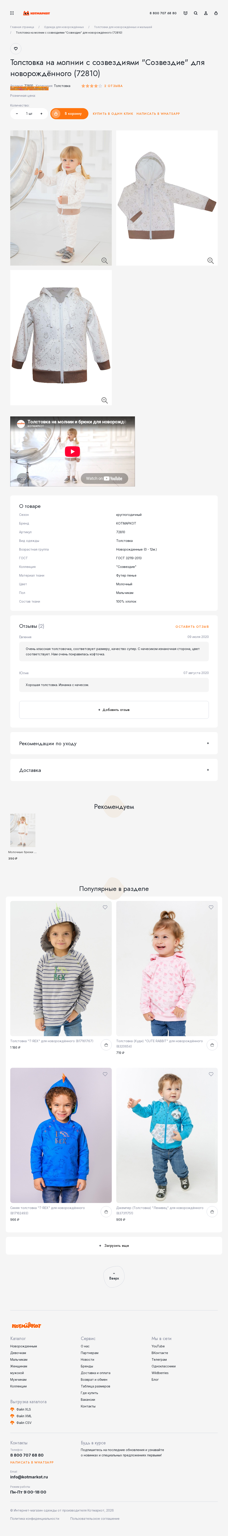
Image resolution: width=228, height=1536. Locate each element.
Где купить (89, 1393)
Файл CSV (24, 1423)
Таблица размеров (95, 1386)
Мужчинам (18, 1379)
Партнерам (89, 1353)
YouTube (158, 1346)
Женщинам (18, 1366)
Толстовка (62, 86)
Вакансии (88, 1399)
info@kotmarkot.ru (29, 1477)
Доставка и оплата (95, 1373)
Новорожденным (23, 1346)
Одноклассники (164, 1366)
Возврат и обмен (94, 1379)
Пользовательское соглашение (95, 1518)
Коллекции (18, 1386)
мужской (17, 1373)
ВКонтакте (160, 1353)
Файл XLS (23, 1409)
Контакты (88, 1406)
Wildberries (160, 1373)
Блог (155, 1379)
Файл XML (24, 1416)
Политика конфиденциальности (34, 1518)
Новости (87, 1359)
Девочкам (18, 1353)
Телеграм (159, 1359)
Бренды (87, 1366)
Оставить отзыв (192, 626)
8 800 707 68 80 (163, 13)
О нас (85, 1346)
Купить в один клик (113, 113)
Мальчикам (18, 1359)
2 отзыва (113, 86)
